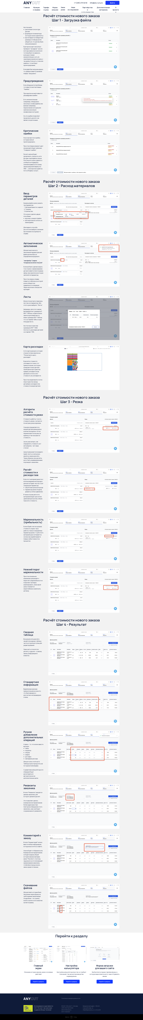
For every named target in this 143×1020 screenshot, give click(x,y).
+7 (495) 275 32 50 (80, 3)
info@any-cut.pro (96, 3)
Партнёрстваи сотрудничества (87, 9)
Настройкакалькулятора (71, 967)
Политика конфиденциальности (70, 998)
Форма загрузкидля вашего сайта (104, 967)
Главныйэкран (38, 967)
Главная (27, 7)
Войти (112, 3)
